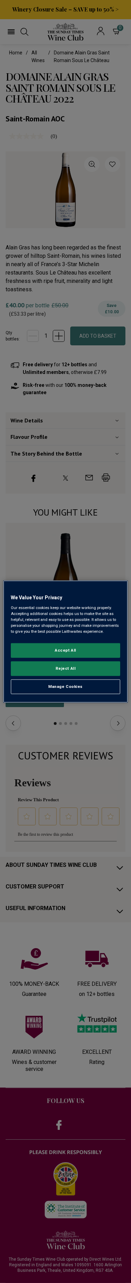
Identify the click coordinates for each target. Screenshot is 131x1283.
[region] (65, 641)
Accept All (65, 650)
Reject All (66, 668)
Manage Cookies (65, 686)
